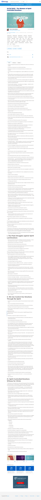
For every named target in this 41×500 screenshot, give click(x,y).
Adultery (31, 42)
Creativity (16, 42)
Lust (7, 44)
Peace (14, 39)
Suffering (24, 39)
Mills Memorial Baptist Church (15, 30)
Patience (8, 39)
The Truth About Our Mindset (11, 32)
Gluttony (14, 44)
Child (27, 41)
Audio (10, 54)
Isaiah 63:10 (15, 37)
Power (8, 42)
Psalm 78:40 (13, 38)
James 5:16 (25, 35)
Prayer (32, 38)
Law (17, 39)
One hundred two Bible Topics (22, 471)
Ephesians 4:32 (9, 35)
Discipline (12, 42)
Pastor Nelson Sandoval (11, 472)
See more (32, 454)
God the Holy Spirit (21, 42)
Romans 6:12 (30, 35)
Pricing (21, 495)
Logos (8, 495)
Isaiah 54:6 (8, 38)
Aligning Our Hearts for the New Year (14, 471)
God (10, 44)
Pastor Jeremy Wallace (14, 29)
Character (8, 41)
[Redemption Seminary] (20, 482)
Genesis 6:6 (30, 37)
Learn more (28, 4)
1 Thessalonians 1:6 (20, 37)
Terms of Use (32, 495)
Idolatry (20, 39)
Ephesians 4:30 (15, 35)
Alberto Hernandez (19, 472)
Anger (28, 38)
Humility (13, 41)
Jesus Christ (26, 42)
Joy (25, 38)
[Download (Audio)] (33, 54)
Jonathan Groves (28, 472)
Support (38, 495)
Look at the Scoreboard (30, 471)
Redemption (23, 41)
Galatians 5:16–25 (9, 37)
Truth (30, 41)
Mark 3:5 (26, 37)
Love (23, 38)
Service (17, 38)
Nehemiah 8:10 (20, 35)
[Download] (14, 461)
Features (16, 495)
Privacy (26, 495)
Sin (11, 39)
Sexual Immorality (17, 41)
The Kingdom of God (29, 39)
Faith (20, 38)
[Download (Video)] (33, 57)
